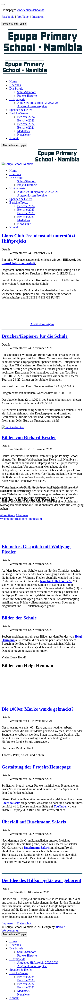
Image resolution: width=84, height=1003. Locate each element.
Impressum (35, 518)
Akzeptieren (7, 515)
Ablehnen (22, 515)
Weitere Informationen (14, 518)
